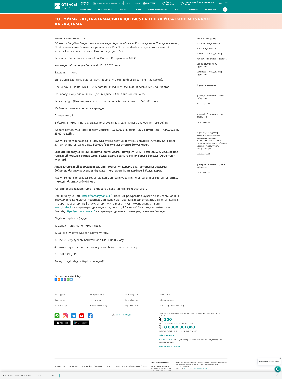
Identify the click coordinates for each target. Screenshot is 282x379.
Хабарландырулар (206, 38)
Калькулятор (95, 300)
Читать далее (203, 103)
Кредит (138, 9)
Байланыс (165, 295)
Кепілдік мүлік (131, 300)
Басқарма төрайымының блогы (131, 366)
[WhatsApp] (68, 279)
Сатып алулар (131, 295)
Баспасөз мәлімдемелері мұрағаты (210, 73)
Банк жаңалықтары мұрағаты (207, 65)
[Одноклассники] (59, 279)
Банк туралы (60, 295)
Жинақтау (60, 366)
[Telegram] (71, 279)
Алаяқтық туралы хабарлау (169, 346)
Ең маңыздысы (105, 9)
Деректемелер (167, 300)
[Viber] (65, 279)
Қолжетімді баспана (157, 9)
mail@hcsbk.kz (165, 340)
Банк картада (123, 314)
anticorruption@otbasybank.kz (196, 368)
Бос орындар (61, 306)
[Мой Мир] (62, 279)
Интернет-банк (97, 295)
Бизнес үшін (85, 9)
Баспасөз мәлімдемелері (210, 53)
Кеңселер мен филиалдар (172, 306)
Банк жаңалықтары (207, 48)
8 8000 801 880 (179, 327)
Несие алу (73, 366)
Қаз (220, 3)
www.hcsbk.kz (64, 207)
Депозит (124, 9)
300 (168, 319)
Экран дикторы (132, 306)
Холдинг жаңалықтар (208, 43)
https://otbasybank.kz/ (97, 196)
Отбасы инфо (193, 9)
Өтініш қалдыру (166, 335)
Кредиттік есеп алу (98, 306)
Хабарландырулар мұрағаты (212, 58)
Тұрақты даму (211, 9)
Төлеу (177, 9)
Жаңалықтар (60, 300)
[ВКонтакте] (56, 279)
